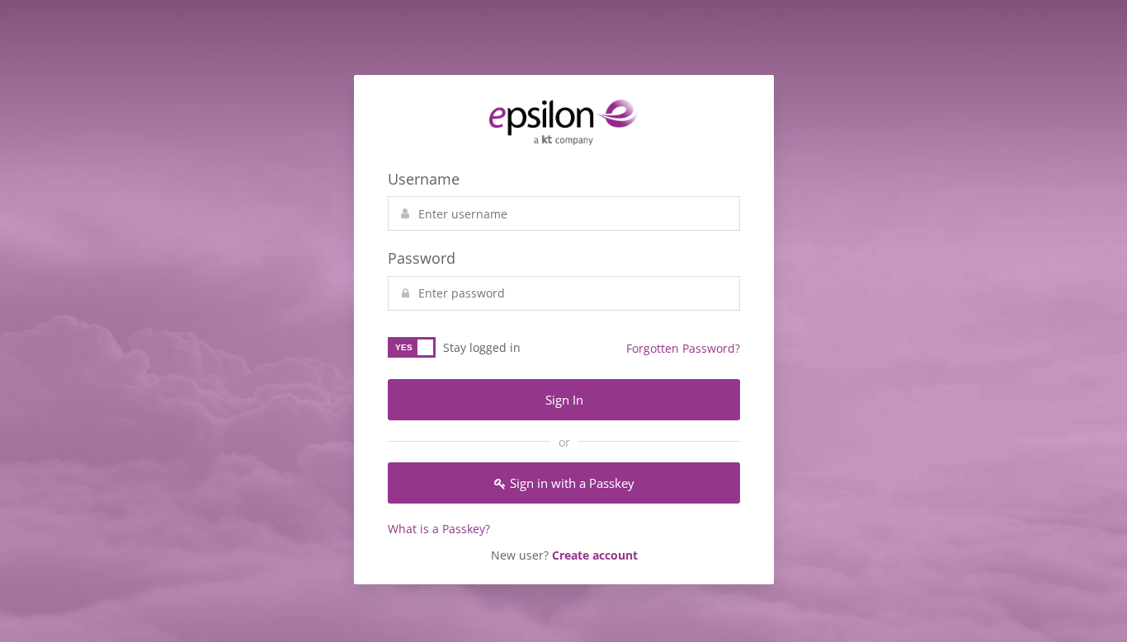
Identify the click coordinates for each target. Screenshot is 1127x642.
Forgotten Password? (683, 348)
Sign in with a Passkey (572, 483)
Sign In (564, 399)
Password (421, 258)
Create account (595, 555)
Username (424, 179)
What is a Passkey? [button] (439, 529)
